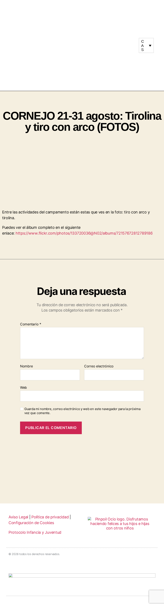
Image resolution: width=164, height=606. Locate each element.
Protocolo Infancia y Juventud (35, 532)
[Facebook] (131, 43)
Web (23, 387)
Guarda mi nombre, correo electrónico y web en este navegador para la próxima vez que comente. (82, 411)
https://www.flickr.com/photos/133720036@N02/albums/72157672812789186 (84, 233)
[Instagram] (123, 43)
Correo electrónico (99, 366)
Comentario (30, 324)
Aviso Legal (18, 517)
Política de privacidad (50, 517)
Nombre (26, 366)
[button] (82, 45)
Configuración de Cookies (31, 522)
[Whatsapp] (127, 47)
